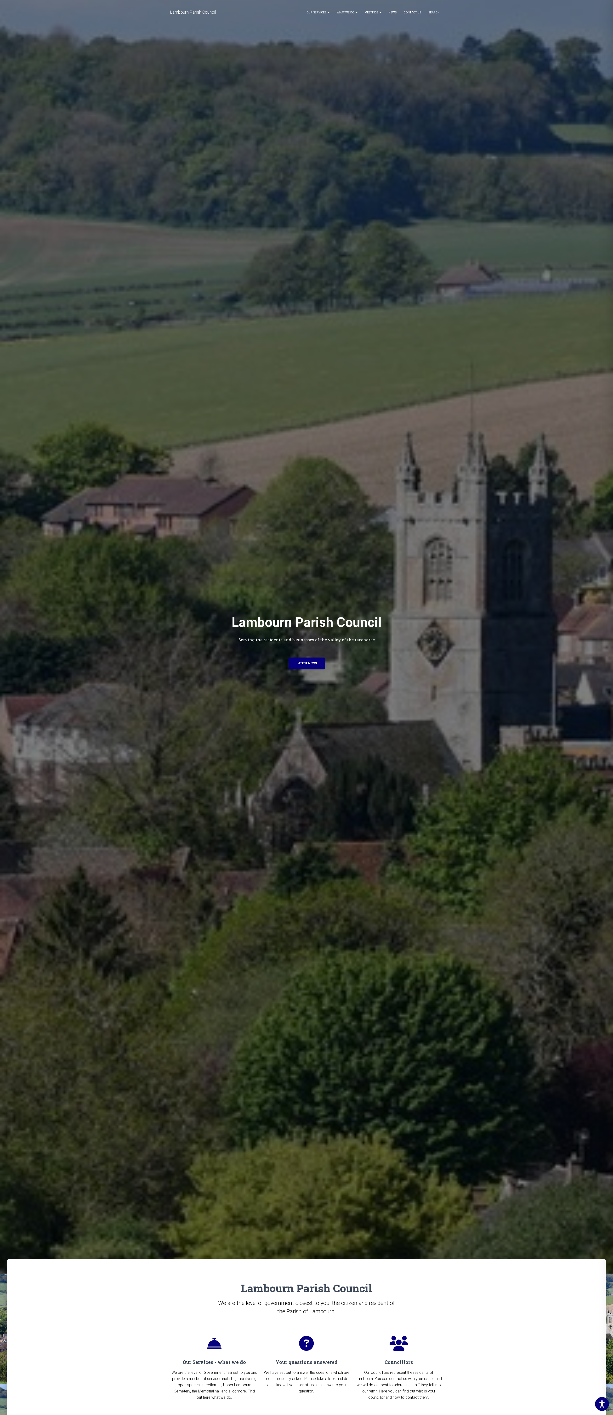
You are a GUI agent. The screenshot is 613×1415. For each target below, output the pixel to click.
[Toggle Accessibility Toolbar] (602, 1404)
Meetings (372, 12)
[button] (328, 12)
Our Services (316, 12)
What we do (346, 12)
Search (433, 12)
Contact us (412, 12)
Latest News (306, 663)
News (393, 12)
